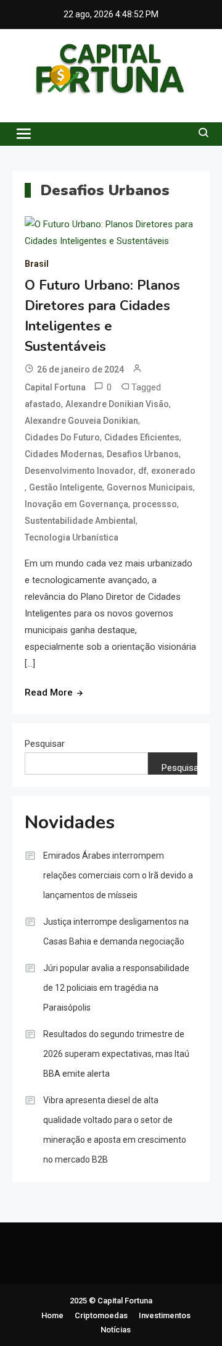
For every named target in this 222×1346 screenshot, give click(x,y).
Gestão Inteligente (65, 487)
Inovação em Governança (76, 504)
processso (155, 504)
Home (52, 1315)
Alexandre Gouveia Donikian (81, 421)
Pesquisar (45, 743)
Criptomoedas (101, 1315)
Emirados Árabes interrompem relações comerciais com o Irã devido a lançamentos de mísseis (118, 875)
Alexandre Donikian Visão (117, 404)
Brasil (37, 264)
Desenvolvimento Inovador (79, 471)
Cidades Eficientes (141, 437)
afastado (43, 404)
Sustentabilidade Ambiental (80, 521)
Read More (49, 692)
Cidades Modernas (63, 454)
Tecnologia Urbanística (71, 537)
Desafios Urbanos (143, 454)
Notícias (116, 1329)
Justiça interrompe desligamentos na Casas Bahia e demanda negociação (116, 931)
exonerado (173, 471)
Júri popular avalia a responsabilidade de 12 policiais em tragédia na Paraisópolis (116, 987)
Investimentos (165, 1315)
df (142, 471)
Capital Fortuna (55, 387)
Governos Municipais (150, 487)
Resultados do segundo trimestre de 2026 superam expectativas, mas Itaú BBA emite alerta (116, 1054)
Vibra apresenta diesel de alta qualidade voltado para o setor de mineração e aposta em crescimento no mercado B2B (114, 1129)
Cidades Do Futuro (62, 437)
